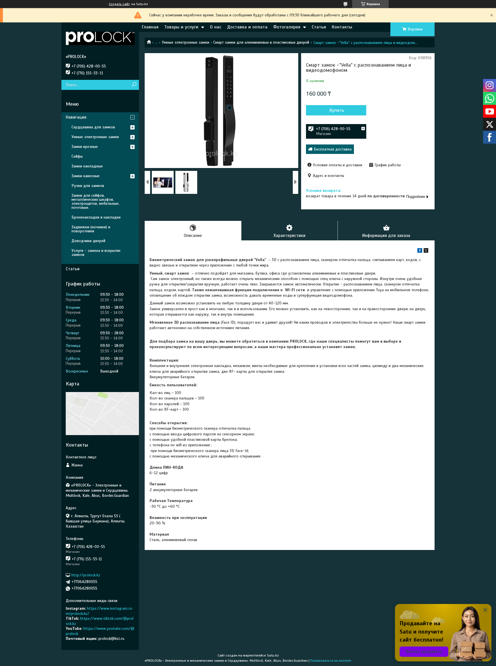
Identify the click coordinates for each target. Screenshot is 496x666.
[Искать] (134, 85)
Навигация (76, 117)
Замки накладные (87, 166)
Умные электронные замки (185, 42)
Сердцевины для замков (93, 127)
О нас (215, 27)
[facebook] (419, 251)
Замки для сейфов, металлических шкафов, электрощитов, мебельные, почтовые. (95, 201)
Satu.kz (273, 655)
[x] (426, 251)
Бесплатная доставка (333, 149)
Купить (337, 110)
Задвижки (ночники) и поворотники (90, 229)
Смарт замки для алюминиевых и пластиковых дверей (261, 42)
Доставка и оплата (247, 27)
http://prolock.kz (85, 575)
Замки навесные (85, 175)
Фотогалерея (286, 27)
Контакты (342, 27)
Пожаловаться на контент (330, 661)
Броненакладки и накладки (96, 217)
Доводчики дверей (88, 240)
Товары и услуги (181, 27)
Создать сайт (119, 4)
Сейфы (77, 156)
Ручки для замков (87, 185)
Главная (150, 27)
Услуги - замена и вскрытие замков (96, 252)
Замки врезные (84, 146)
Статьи (319, 27)
